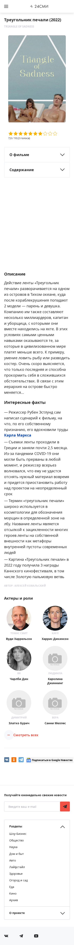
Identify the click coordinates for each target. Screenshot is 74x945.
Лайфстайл (17, 867)
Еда (11, 887)
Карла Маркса (17, 435)
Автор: (25, 585)
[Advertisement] (37, 228)
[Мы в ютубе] (36, 936)
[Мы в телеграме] (21, 936)
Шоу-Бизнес (18, 834)
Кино (12, 893)
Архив (13, 900)
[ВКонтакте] (6, 759)
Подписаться (65, 806)
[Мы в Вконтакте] (6, 936)
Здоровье (16, 874)
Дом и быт (16, 854)
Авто (12, 860)
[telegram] (21, 759)
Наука (13, 847)
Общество (16, 840)
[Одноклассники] (13, 759)
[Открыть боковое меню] (6, 6)
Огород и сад (18, 880)
